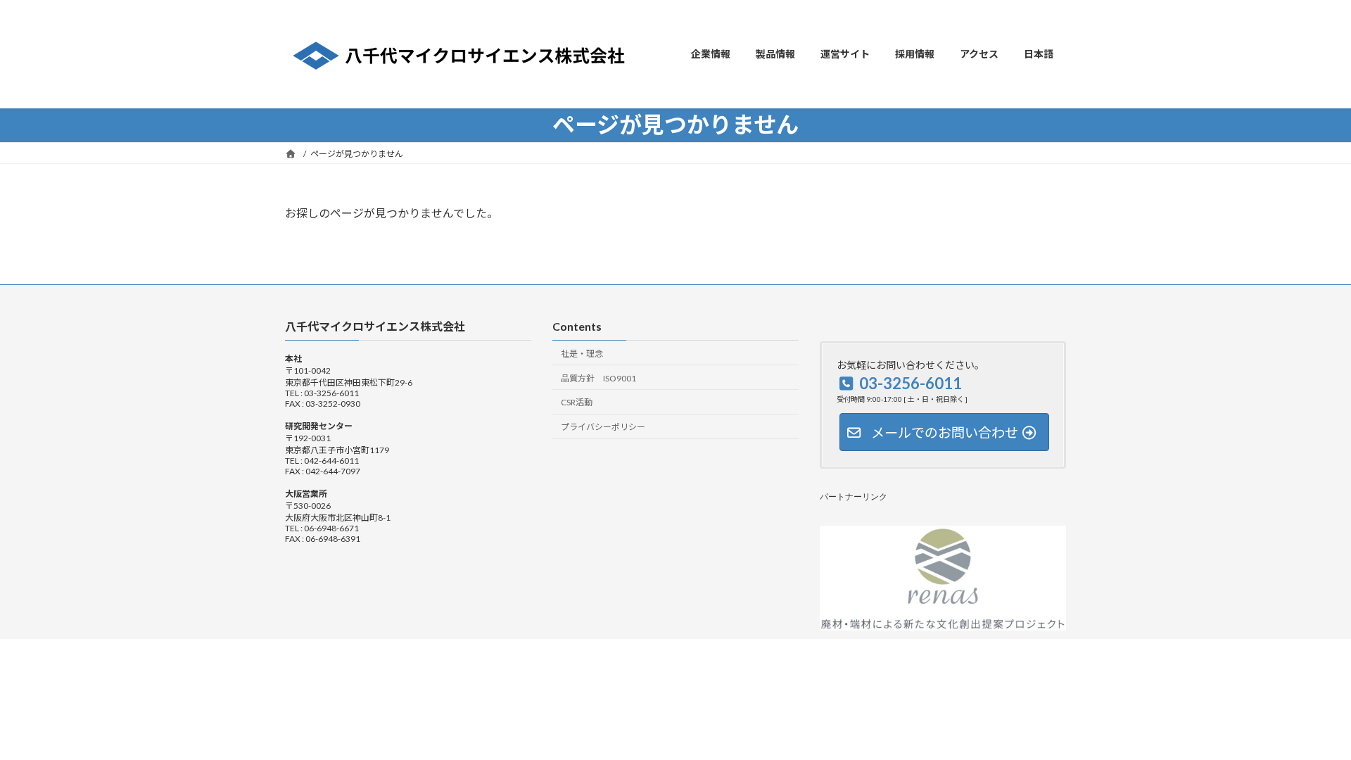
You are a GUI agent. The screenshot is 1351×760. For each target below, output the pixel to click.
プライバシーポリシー (603, 427)
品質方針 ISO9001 (598, 377)
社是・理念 (582, 353)
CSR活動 (576, 402)
